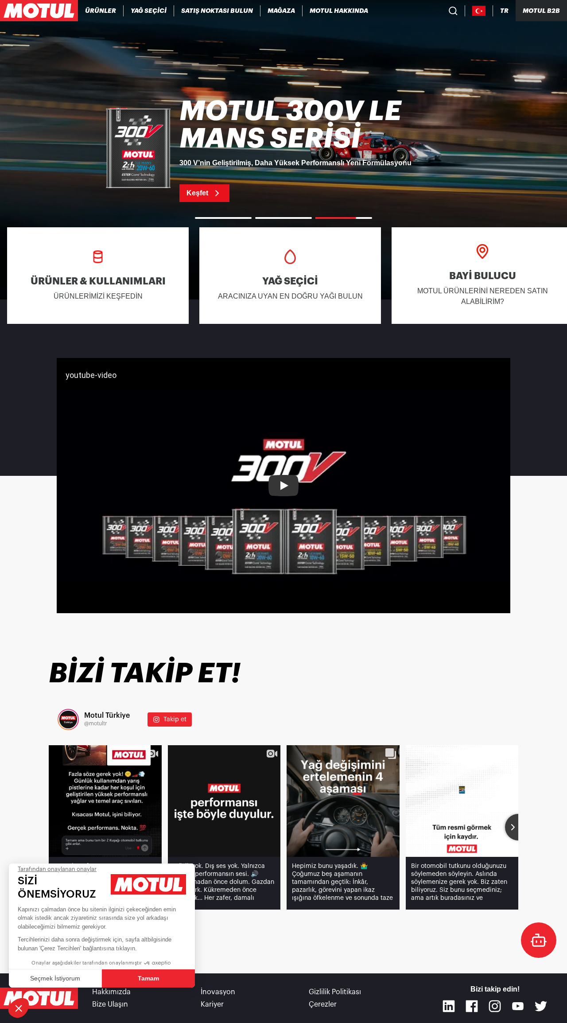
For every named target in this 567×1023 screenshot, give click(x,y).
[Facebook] (472, 1006)
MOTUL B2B (541, 11)
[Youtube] (518, 1006)
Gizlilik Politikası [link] (335, 992)
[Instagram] (495, 1006)
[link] (281, 10)
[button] (18, 1008)
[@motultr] (68, 719)
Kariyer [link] (212, 1004)
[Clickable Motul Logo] (39, 10)
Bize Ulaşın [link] (110, 1004)
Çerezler (323, 1004)
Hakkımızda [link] (111, 992)
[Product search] (453, 10)
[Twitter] (541, 1006)
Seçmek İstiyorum (55, 978)
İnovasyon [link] (218, 992)
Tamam (148, 978)
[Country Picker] (479, 11)
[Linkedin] (449, 1006)
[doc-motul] (538, 940)
